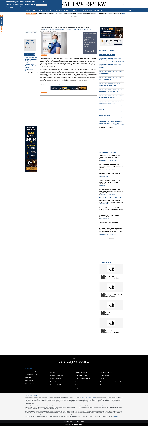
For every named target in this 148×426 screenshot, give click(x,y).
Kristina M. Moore (112, 169)
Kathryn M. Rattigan (104, 218)
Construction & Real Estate (56, 384)
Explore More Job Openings (30, 72)
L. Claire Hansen (111, 194)
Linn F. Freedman (104, 176)
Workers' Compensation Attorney (29, 69)
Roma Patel (102, 210)
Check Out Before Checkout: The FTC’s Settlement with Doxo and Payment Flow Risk (111, 208)
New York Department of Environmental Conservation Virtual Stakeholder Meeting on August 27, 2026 (111, 191)
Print (86, 51)
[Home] (74, 4)
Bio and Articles (28, 50)
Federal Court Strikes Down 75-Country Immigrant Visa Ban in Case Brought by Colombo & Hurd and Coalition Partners (109, 182)
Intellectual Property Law (106, 372)
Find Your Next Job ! (30, 54)
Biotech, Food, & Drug (55, 378)
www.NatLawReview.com (71, 399)
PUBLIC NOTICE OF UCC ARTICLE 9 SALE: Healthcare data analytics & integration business (110, 66)
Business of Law (54, 381)
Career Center (76, 10)
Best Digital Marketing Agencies (32, 371)
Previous (122, 14)
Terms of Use (84, 397)
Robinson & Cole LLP (70, 29)
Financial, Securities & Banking (82, 378)
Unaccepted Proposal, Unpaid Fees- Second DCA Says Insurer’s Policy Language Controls (61, 13)
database (41, 399)
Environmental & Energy (81, 372)
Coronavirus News (87, 37)
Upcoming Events (105, 262)
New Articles (1, 21)
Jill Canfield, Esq (103, 169)
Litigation (102, 378)
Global (76, 381)
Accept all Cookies (40, 1)
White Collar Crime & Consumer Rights (109, 388)
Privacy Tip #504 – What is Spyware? (108, 222)
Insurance (102, 369)
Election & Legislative (80, 369)
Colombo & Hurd (103, 185)
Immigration (78, 388)
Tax (101, 384)
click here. (116, 416)
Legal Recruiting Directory (31, 374)
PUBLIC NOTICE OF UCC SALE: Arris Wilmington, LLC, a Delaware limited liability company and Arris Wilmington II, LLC (110, 121)
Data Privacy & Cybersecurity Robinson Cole (30, 42)
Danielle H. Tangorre (104, 234)
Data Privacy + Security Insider (84, 29)
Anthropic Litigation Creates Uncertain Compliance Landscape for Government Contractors (109, 157)
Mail (88, 51)
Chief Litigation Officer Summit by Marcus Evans (113, 295)
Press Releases (29, 380)
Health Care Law (79, 384)
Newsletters (57, 10)
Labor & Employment (105, 375)
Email (27, 46)
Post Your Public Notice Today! (106, 54)
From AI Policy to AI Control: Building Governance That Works (109, 215)
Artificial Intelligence (55, 369)
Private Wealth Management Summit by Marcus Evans (112, 277)
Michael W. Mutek (104, 160)
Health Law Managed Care (89, 42)
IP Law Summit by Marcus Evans (112, 313)
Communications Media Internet (89, 40)
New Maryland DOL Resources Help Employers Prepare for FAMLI (105, 13)
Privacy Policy (92, 397)
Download (91, 51)
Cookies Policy (9, 7)
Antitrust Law (53, 372)
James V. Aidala (103, 194)
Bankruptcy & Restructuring (56, 375)
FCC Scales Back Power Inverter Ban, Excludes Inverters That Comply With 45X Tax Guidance (111, 166)
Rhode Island (86, 46)
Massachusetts (87, 44)
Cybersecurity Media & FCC (57, 388)
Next (125, 14)
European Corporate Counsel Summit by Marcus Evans (113, 331)
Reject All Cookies (41, 5)
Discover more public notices (105, 127)
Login (123, 4)
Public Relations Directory (31, 383)
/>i (93, 51)
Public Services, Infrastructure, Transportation (111, 381)
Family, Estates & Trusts (81, 375)
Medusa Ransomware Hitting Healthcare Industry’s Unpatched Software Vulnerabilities (111, 174)
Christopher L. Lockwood (114, 160)
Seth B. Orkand (113, 234)
